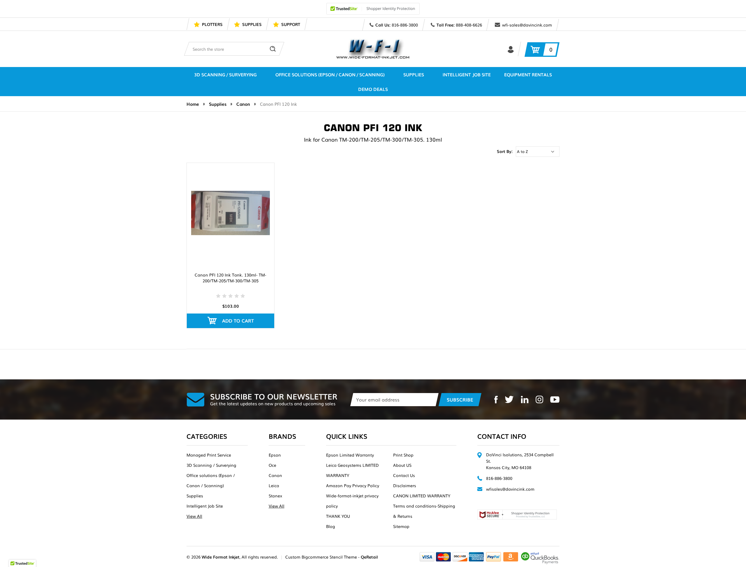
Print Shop (403, 455)
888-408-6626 (469, 25)
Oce (272, 465)
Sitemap (401, 526)
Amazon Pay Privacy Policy (352, 485)
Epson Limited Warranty (350, 455)
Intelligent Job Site (467, 74)
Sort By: (505, 151)
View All (194, 516)
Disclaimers (404, 485)
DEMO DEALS (373, 89)
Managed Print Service (208, 455)
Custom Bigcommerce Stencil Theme (321, 557)
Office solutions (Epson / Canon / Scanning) (330, 74)
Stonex (275, 496)
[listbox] (538, 151)
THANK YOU (338, 516)
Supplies (413, 74)
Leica (274, 485)
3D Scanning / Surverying (225, 74)
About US (402, 465)
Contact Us (404, 475)
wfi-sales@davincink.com (527, 25)
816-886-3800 (405, 25)
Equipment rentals (528, 74)
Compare (228, 220)
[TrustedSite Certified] (373, 9)
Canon (275, 475)
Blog (330, 526)
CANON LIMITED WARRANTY (421, 496)
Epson (275, 455)
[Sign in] (511, 49)
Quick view (230, 204)
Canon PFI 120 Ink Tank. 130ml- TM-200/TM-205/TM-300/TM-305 (230, 278)
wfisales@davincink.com (510, 489)
